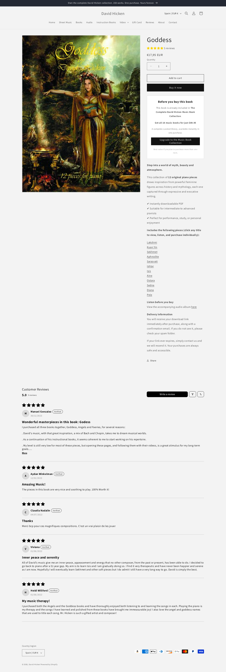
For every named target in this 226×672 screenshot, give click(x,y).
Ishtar (150, 266)
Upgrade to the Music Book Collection (175, 141)
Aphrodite (153, 256)
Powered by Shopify (49, 664)
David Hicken (34, 664)
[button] (124, 22)
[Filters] (192, 394)
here (194, 307)
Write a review (167, 394)
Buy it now (175, 87)
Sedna (150, 285)
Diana (150, 290)
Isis (149, 271)
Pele (149, 295)
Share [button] (153, 360)
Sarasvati (152, 261)
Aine (149, 275)
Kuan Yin (152, 247)
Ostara (151, 280)
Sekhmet (152, 252)
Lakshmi (152, 242)
